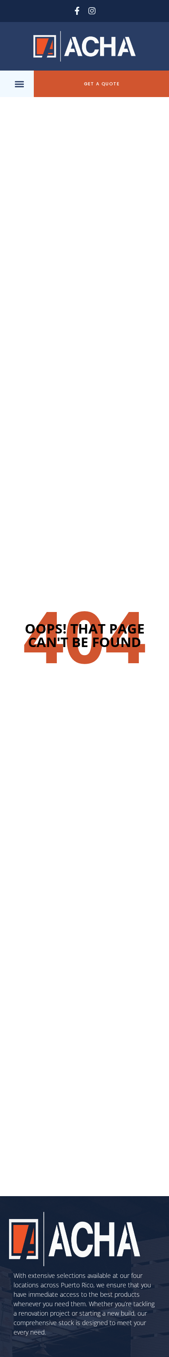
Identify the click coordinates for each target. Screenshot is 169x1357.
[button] (19, 83)
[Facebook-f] (76, 11)
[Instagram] (92, 11)
